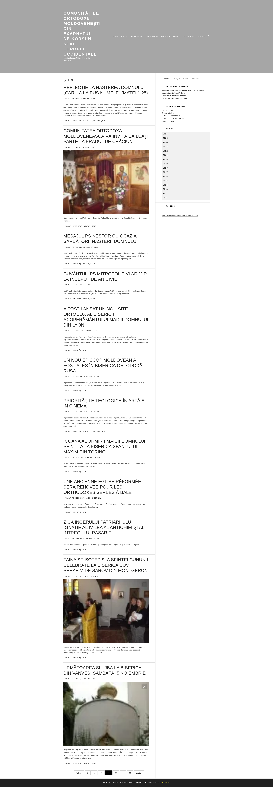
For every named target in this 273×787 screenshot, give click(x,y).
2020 (165, 159)
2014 (165, 185)
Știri (103, 121)
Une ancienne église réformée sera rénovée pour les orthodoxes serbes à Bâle (102, 487)
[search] (209, 36)
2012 (165, 193)
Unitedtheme (165, 782)
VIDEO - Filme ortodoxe (171, 116)
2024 (165, 142)
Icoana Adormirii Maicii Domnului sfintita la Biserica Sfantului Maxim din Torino (104, 446)
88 (101, 773)
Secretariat (136, 36)
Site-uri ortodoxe (168, 113)
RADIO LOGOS (168, 121)
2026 (165, 134)
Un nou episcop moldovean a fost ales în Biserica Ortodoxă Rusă (102, 365)
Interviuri (79, 121)
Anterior (79, 773)
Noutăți (124, 36)
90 (116, 773)
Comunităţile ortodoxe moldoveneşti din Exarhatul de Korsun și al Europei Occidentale (82, 33)
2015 (165, 180)
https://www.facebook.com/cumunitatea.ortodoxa (180, 216)
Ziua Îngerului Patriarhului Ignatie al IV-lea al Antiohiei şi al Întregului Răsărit (103, 527)
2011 (165, 198)
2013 (165, 189)
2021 (165, 155)
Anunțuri (78, 226)
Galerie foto (188, 36)
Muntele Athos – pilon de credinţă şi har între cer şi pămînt (183, 90)
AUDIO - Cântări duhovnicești (173, 118)
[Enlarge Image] (144, 155)
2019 (165, 164)
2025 (165, 138)
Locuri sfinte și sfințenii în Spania (174, 98)
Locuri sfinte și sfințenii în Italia (173, 93)
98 (130, 773)
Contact (201, 36)
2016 (165, 176)
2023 (165, 146)
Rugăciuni (165, 36)
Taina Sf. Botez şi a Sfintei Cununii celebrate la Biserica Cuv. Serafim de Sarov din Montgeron (105, 565)
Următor (139, 773)
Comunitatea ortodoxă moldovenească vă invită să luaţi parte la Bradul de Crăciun (105, 136)
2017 (165, 172)
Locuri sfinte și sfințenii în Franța (174, 96)
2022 (165, 151)
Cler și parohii (151, 36)
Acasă (115, 36)
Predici (176, 36)
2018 (165, 168)
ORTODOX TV (167, 110)
